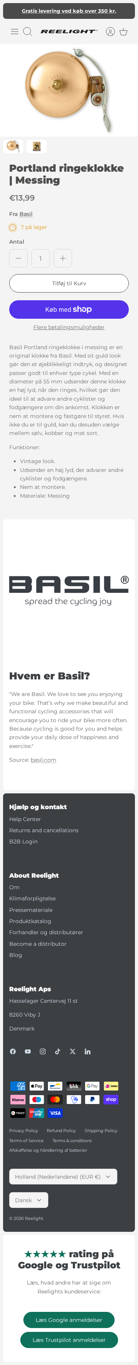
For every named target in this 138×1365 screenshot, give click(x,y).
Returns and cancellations (44, 830)
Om (14, 887)
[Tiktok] (57, 1051)
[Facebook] (12, 1051)
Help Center (25, 819)
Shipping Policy (101, 1130)
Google (100, 14)
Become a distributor (38, 943)
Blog (15, 955)
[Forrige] (13, 11)
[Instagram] (42, 1051)
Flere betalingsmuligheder (69, 327)
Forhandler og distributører (46, 932)
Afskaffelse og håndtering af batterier (48, 1150)
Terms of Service (26, 1140)
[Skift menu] (14, 31)
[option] (69, 90)
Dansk (23, 1200)
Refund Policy (61, 1130)
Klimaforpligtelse (32, 898)
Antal (16, 241)
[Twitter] (72, 1051)
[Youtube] (27, 1051)
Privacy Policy (23, 1130)
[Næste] (125, 11)
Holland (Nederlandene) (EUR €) (58, 1176)
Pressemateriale (31, 910)
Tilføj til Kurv (69, 283)
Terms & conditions (72, 1140)
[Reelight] (69, 31)
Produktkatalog (30, 921)
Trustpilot (73, 14)
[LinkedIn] (87, 1051)
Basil (26, 214)
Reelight (34, 1218)
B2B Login (23, 841)
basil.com (43, 759)
